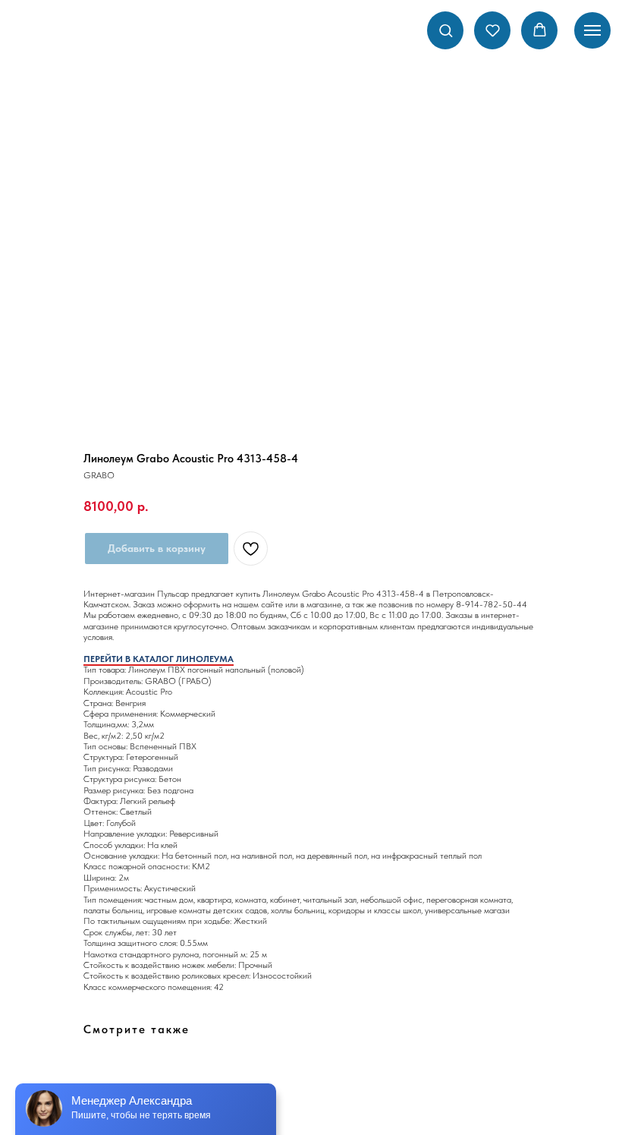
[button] (445, 30)
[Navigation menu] (592, 30)
